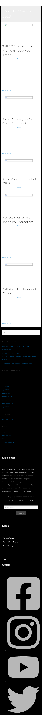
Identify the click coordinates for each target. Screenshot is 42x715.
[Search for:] (21, 332)
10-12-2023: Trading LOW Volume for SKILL (17, 346)
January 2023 (7, 400)
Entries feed (6, 435)
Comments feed (8, 438)
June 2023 (5, 386)
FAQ (4, 549)
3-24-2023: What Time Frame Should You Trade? (17, 50)
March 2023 (6, 393)
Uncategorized (8, 58)
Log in (4, 432)
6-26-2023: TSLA (7, 349)
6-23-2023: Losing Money (10, 353)
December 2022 (7, 403)
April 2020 (5, 407)
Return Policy (8, 546)
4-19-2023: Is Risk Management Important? (17, 363)
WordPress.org (8, 442)
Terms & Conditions (10, 542)
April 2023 (5, 390)
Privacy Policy (8, 538)
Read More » (6, 90)
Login (5, 559)
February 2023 (7, 396)
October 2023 (7, 383)
